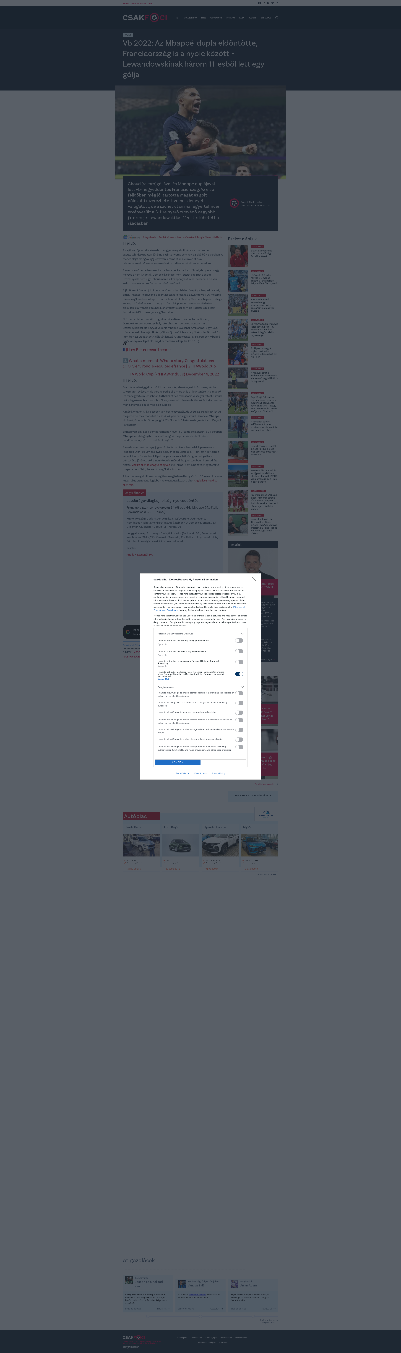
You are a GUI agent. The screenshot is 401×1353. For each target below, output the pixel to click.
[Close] (255, 580)
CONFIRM (178, 762)
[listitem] (200, 633)
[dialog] (200, 676)
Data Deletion (183, 773)
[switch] (239, 640)
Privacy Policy (218, 773)
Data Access (200, 773)
